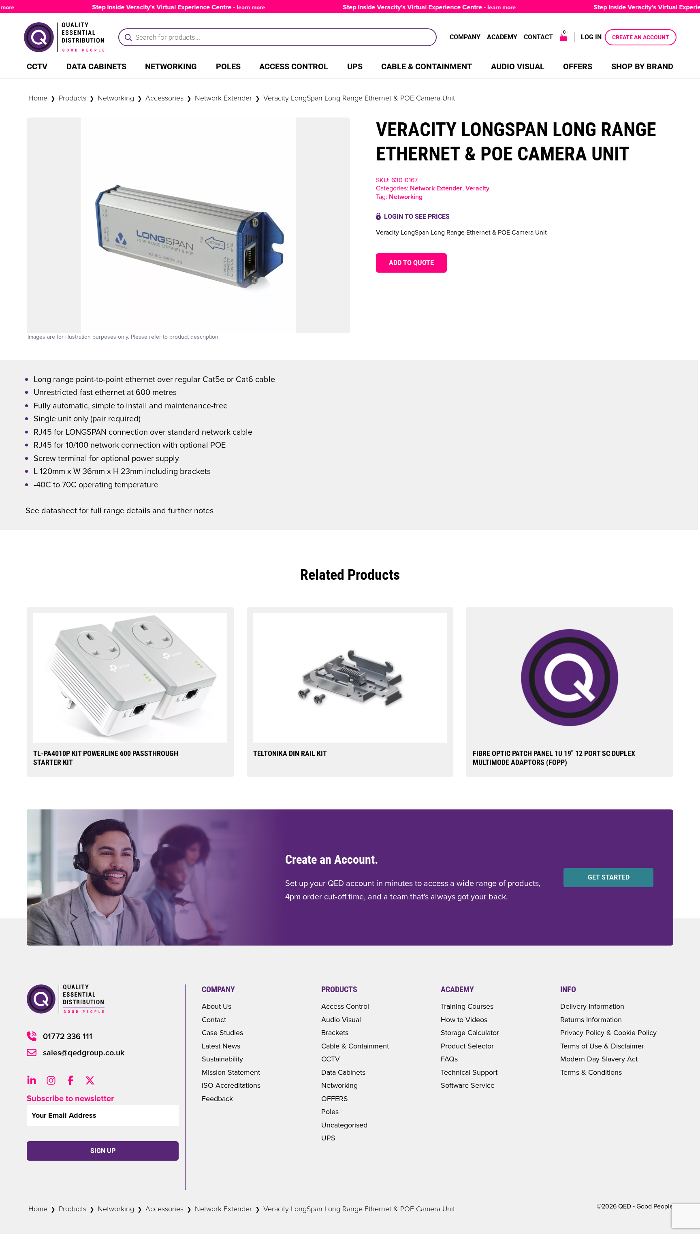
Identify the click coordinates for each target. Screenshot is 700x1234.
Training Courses (467, 1006)
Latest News (221, 1046)
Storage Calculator (470, 1032)
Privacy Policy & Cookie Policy (608, 1032)
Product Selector (467, 1046)
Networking (171, 66)
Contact (538, 37)
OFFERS (334, 1098)
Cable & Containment (426, 66)
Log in (591, 37)
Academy (502, 37)
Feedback (217, 1098)
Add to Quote (411, 263)
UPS (355, 66)
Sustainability (222, 1059)
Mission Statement (231, 1072)
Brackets (334, 1032)
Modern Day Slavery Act (599, 1059)
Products (72, 97)
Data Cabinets (96, 66)
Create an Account (640, 37)
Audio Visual (517, 66)
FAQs (449, 1059)
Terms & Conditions (591, 1072)
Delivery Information (592, 1006)
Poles (228, 66)
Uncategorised (344, 1125)
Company (465, 37)
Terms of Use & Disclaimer (602, 1046)
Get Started (609, 877)
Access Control (293, 66)
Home (37, 97)
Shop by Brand (642, 66)
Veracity (477, 188)
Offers (577, 66)
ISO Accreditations (231, 1085)
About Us (216, 1006)
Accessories (164, 97)
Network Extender (223, 97)
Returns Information (591, 1019)
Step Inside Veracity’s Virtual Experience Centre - (159, 7)
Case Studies (222, 1032)
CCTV (37, 66)
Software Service (468, 1085)
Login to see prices (417, 216)
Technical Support (469, 1072)
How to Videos (464, 1019)
